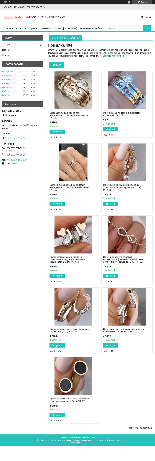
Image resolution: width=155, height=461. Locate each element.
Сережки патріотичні (113, 55)
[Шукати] (147, 28)
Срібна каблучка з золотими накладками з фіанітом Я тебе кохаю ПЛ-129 (68, 115)
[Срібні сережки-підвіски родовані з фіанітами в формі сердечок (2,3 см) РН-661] (127, 162)
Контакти (45, 28)
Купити (58, 131)
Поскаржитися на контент (83, 440)
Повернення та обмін (91, 28)
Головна (8, 28)
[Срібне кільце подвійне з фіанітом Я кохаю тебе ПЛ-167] (127, 90)
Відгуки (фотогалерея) (65, 28)
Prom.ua (91, 437)
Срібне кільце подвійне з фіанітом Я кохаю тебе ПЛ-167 (122, 114)
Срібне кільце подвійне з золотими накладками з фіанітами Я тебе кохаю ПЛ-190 (69, 187)
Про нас (34, 28)
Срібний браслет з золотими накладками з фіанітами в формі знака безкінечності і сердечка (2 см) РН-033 (123, 259)
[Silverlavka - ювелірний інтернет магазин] (13, 17)
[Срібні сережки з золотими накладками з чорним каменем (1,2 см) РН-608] (73, 376)
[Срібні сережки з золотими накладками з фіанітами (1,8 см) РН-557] (127, 307)
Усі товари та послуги (139, 428)
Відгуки (6, 55)
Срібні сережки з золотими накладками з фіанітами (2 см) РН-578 (69, 330)
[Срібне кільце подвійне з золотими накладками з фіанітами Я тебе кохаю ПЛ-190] (73, 162)
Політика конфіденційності (107, 440)
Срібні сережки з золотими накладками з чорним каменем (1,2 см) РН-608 (69, 399)
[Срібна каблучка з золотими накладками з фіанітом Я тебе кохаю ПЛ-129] (73, 90)
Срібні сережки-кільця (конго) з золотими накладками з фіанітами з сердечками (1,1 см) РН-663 (68, 259)
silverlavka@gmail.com (16, 160)
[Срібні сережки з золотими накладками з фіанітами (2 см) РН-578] (73, 307)
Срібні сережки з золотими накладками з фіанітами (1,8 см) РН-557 (123, 330)
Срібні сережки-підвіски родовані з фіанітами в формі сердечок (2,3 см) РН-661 (122, 187)
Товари (19, 28)
